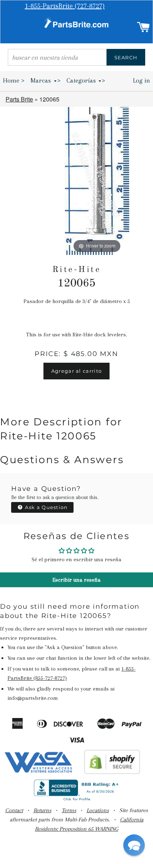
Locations (98, 810)
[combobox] (57, 57)
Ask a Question (45, 507)
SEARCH (126, 57)
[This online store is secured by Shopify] (112, 772)
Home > (14, 80)
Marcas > (45, 80)
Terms (69, 810)
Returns (42, 810)
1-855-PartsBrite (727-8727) (65, 6)
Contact (14, 810)
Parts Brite (19, 99)
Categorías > (85, 80)
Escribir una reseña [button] (76, 579)
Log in (141, 80)
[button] (134, 845)
